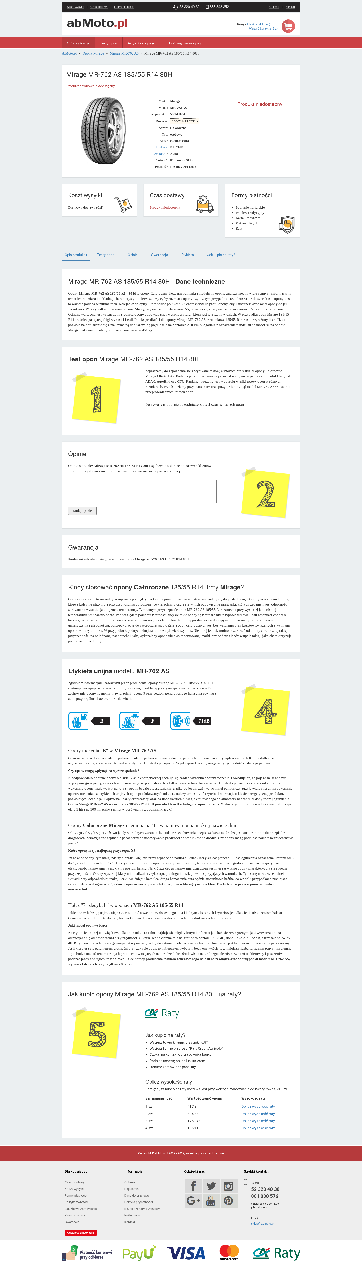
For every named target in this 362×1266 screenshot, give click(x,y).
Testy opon (108, 42)
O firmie (274, 6)
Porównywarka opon (185, 42)
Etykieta (161, 147)
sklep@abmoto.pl (262, 1223)
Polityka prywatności (138, 1202)
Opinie (133, 255)
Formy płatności (124, 6)
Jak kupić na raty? (221, 255)
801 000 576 (264, 1196)
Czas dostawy (99, 6)
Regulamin (131, 1189)
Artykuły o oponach (143, 42)
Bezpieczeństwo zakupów (142, 1209)
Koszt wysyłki (75, 6)
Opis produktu (76, 255)
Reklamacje (132, 1215)
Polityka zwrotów (76, 1202)
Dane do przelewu (136, 1195)
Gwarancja (160, 154)
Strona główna (78, 42)
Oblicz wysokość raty (258, 1106)
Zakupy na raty (75, 1215)
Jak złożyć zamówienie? (81, 1209)
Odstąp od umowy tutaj (80, 1232)
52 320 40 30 (265, 1189)
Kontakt (290, 6)
